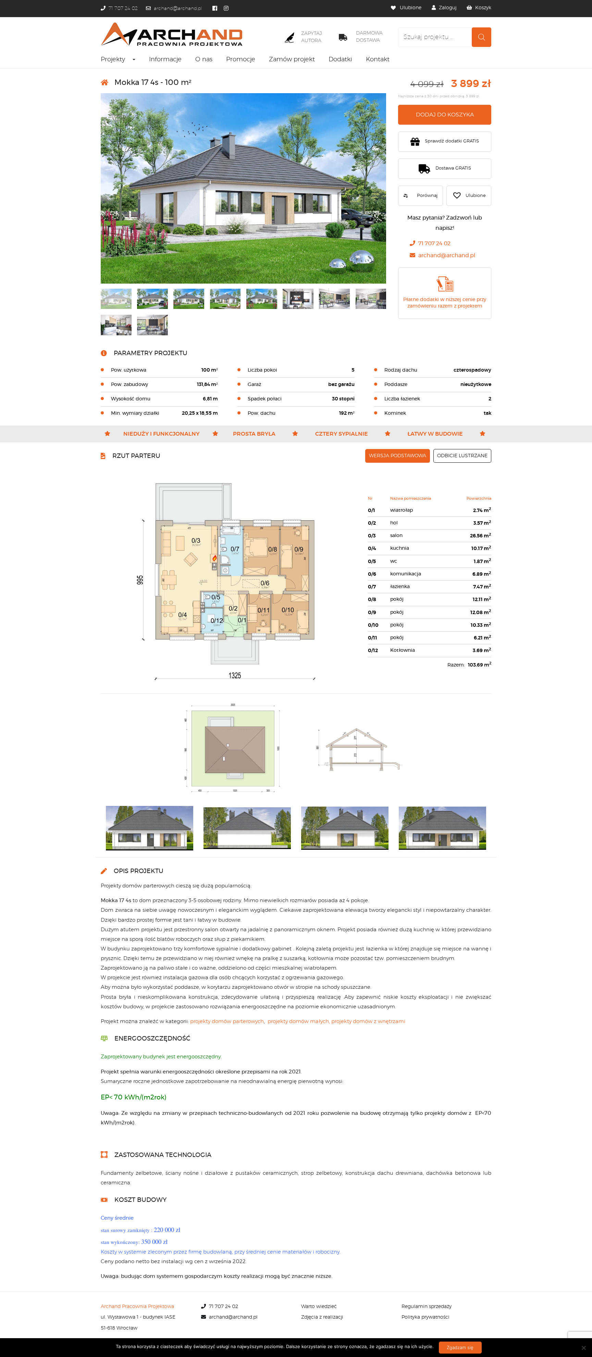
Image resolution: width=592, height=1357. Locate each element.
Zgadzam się (460, 1347)
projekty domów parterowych (227, 1021)
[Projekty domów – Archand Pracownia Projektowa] (174, 34)
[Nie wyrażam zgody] (583, 1347)
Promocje (240, 60)
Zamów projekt (292, 60)
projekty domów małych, (298, 1021)
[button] (468, 196)
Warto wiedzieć (319, 1306)
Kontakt (378, 60)
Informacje (165, 60)
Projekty (113, 60)
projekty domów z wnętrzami (368, 1021)
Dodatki (340, 60)
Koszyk (483, 7)
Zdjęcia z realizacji (322, 1317)
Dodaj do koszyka (445, 114)
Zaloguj (447, 7)
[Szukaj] (481, 37)
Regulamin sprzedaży (427, 1306)
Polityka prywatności (425, 1317)
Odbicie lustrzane (462, 455)
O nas (203, 60)
